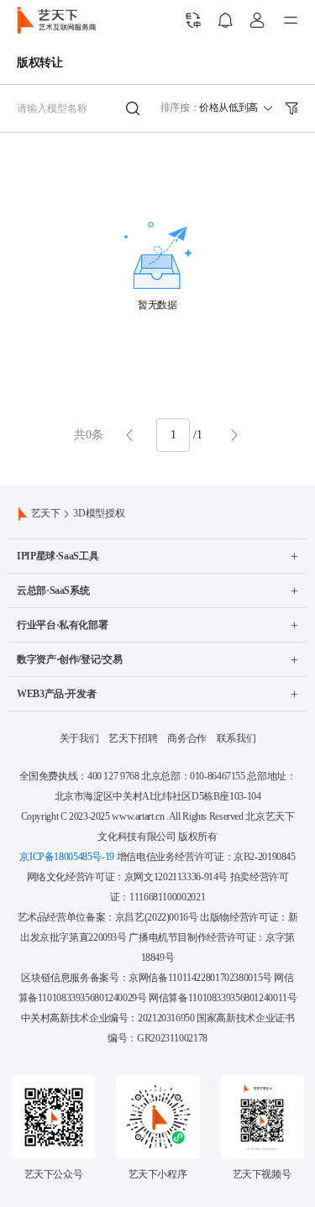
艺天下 (45, 513)
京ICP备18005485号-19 (66, 857)
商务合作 (187, 738)
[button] (173, 435)
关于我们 (79, 738)
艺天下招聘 (132, 738)
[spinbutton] (173, 435)
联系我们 (236, 738)
